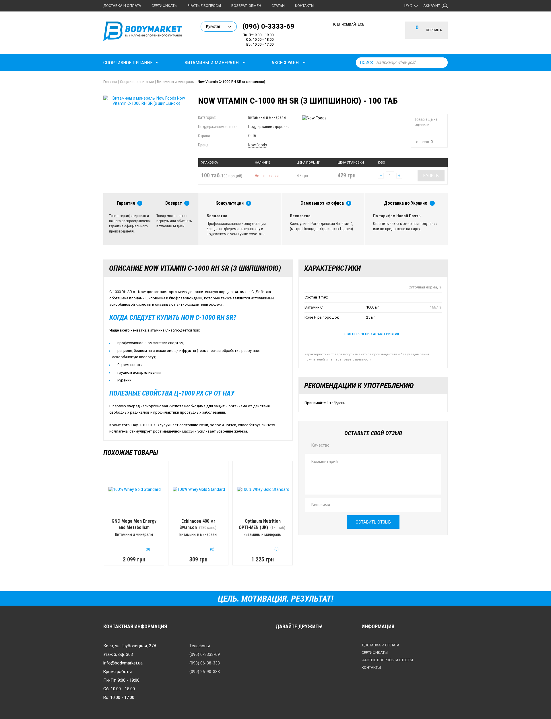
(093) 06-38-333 (204, 663)
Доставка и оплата (122, 5)
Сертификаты (165, 5)
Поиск (366, 62)
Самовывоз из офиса (322, 203)
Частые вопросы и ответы (387, 660)
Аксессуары (285, 62)
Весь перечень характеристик (371, 334)
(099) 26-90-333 (204, 671)
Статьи (278, 5)
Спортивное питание (128, 62)
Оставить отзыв (373, 522)
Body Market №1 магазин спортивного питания (142, 34)
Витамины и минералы (212, 62)
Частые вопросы (204, 5)
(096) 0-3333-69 (268, 26)
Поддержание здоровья (269, 126)
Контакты (304, 5)
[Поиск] (442, 62)
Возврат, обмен (246, 5)
